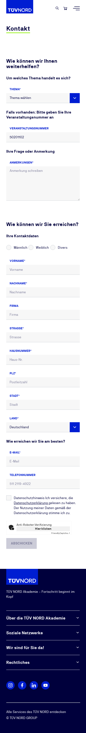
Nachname (18, 283)
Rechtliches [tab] (18, 662)
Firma (14, 305)
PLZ (12, 373)
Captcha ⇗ (60, 533)
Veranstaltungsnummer (29, 128)
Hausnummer (20, 350)
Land (13, 418)
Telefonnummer (22, 475)
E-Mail (14, 452)
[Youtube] (45, 685)
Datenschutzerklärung (31, 503)
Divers (62, 248)
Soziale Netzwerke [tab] (24, 633)
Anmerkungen (21, 162)
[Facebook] (22, 685)
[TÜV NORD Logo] (22, 576)
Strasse (16, 328)
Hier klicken (43, 528)
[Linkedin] (34, 685)
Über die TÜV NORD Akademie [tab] (35, 618)
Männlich (20, 248)
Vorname (17, 260)
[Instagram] (10, 685)
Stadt (14, 395)
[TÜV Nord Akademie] (22, 8)
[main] (43, 293)
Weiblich (42, 248)
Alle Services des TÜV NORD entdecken (36, 712)
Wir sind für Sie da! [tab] (25, 647)
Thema (14, 89)
